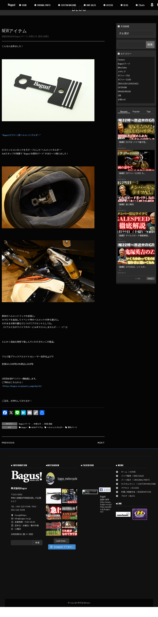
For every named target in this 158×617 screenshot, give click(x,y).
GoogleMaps (20, 515)
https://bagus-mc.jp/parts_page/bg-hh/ (23, 386)
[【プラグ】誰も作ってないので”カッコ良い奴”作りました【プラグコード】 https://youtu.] (69, 528)
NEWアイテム (37, 427)
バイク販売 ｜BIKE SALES (131, 476)
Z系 (119, 95)
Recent (123, 111)
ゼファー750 (124, 75)
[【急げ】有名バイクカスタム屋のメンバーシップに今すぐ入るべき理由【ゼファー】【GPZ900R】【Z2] (53, 512)
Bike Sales (122, 67)
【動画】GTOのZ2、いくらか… (132, 267)
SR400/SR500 (124, 91)
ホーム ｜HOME (127, 472)
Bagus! (24, 427)
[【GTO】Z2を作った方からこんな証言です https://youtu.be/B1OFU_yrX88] (69, 495)
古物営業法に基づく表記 (22, 534)
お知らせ (33, 36)
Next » (150, 278)
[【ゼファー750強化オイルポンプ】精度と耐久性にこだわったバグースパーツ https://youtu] (53, 528)
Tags (148, 111)
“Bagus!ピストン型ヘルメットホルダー (21, 135)
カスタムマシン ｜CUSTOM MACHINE (137, 484)
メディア (122, 71)
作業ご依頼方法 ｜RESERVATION (135, 492)
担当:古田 (42, 36)
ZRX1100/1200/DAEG (128, 83)
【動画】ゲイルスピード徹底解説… (133, 235)
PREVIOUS (8, 442)
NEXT (101, 442)
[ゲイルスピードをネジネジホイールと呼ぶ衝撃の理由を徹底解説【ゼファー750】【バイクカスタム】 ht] (69, 512)
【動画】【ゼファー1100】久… (131, 173)
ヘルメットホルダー (55, 427)
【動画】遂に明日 (126, 204)
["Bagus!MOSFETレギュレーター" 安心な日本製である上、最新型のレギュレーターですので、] (53, 495)
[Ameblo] (152, 4)
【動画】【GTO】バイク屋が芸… (132, 142)
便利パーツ (72, 427)
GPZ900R (122, 87)
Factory (121, 59)
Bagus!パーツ (21, 36)
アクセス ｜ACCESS (129, 488)
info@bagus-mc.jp (23, 518)
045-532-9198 (23, 506)
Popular (136, 111)
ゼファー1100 (124, 79)
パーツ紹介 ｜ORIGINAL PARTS (134, 480)
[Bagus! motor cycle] (90, 492)
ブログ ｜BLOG (127, 496)
